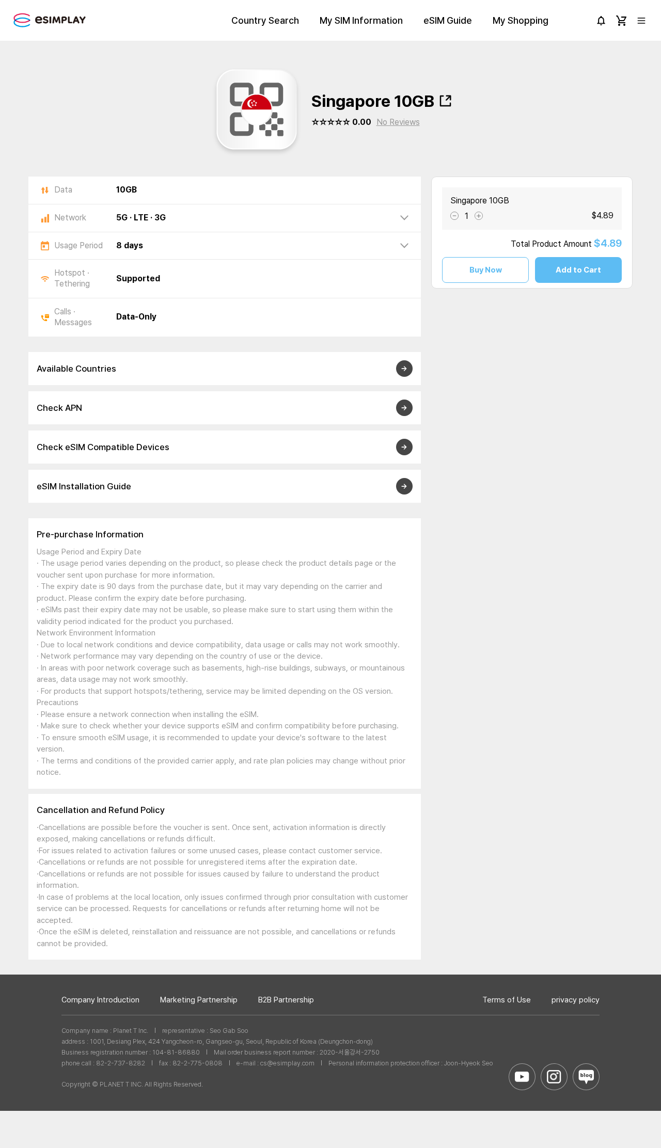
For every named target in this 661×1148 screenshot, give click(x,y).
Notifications (601, 20)
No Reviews (398, 122)
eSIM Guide (447, 20)
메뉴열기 (641, 20)
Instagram (554, 1076)
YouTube (522, 1076)
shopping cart (621, 20)
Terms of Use (506, 999)
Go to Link (594, 257)
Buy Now (485, 270)
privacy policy (576, 999)
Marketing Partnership (199, 999)
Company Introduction (100, 999)
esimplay (49, 20)
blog (586, 1076)
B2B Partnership (286, 999)
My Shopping (520, 20)
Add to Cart (578, 270)
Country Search (265, 20)
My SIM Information (361, 20)
